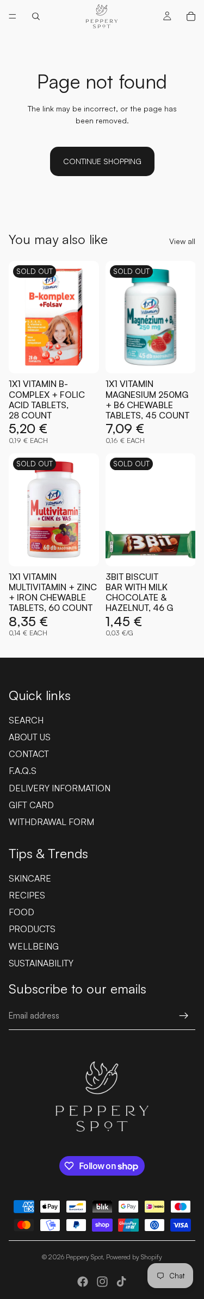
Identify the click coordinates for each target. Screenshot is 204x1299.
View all (182, 241)
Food (21, 912)
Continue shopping (102, 161)
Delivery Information (59, 788)
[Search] (36, 16)
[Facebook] (82, 1281)
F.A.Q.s (22, 770)
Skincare (30, 878)
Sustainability (41, 963)
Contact (29, 753)
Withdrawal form (51, 821)
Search (26, 720)
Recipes (27, 895)
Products (32, 928)
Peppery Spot (84, 1257)
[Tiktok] (121, 1281)
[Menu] (12, 16)
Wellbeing (34, 946)
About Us (30, 737)
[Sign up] (183, 1015)
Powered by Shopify (134, 1257)
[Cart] (191, 16)
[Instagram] (102, 1281)
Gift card (31, 805)
